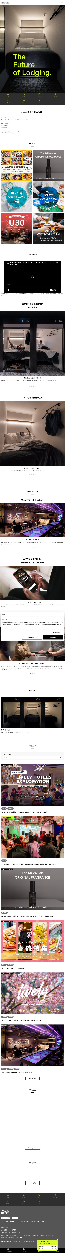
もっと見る (33, 1078)
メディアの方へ (13, 1235)
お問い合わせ (4, 1235)
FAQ (39, 102)
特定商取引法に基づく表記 (8, 1237)
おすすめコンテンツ (15, 1221)
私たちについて (25, 1221)
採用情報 (35, 1235)
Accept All (53, 637)
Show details (56, 632)
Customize (31, 637)
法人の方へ (15, 1218)
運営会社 (41, 1235)
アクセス (23, 102)
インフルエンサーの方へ (25, 1235)
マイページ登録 (6, 1218)
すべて (6, 757)
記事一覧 (8, 102)
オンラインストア (46, 1221)
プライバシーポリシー (51, 1235)
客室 (8, 96)
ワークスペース (39, 96)
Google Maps (33, 1148)
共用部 (23, 96)
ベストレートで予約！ (44, 1241)
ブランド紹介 (4, 1221)
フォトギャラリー (35, 1221)
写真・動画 (55, 96)
